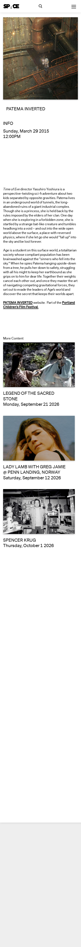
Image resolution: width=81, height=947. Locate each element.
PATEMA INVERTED (18, 302)
